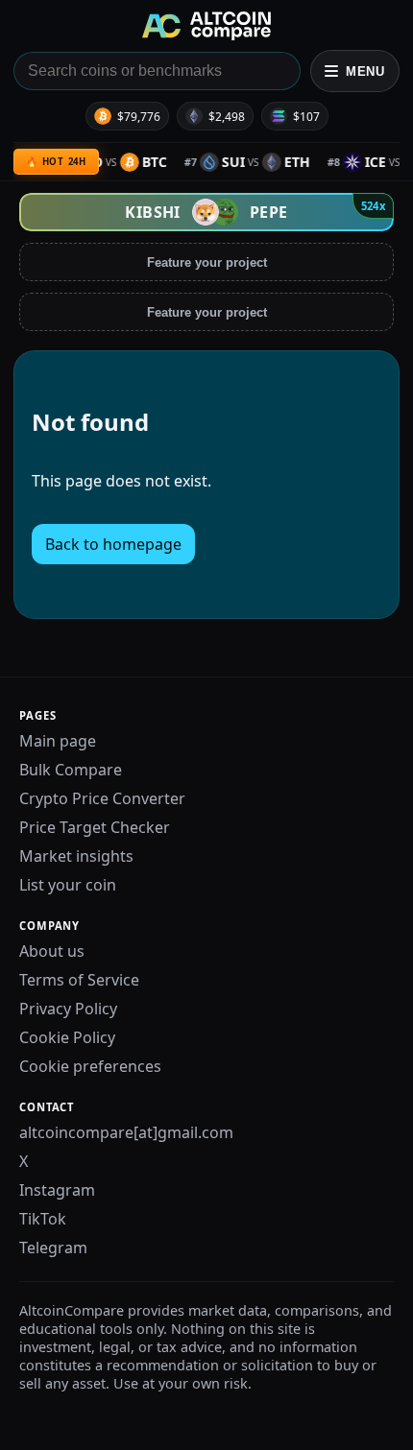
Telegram (53, 1247)
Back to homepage (113, 544)
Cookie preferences (90, 1066)
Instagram (57, 1189)
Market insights (76, 856)
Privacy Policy (68, 1008)
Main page (57, 740)
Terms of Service (79, 979)
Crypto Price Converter (102, 798)
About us (52, 951)
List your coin (67, 884)
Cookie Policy (67, 1037)
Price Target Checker (94, 827)
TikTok (42, 1218)
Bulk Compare (70, 769)
